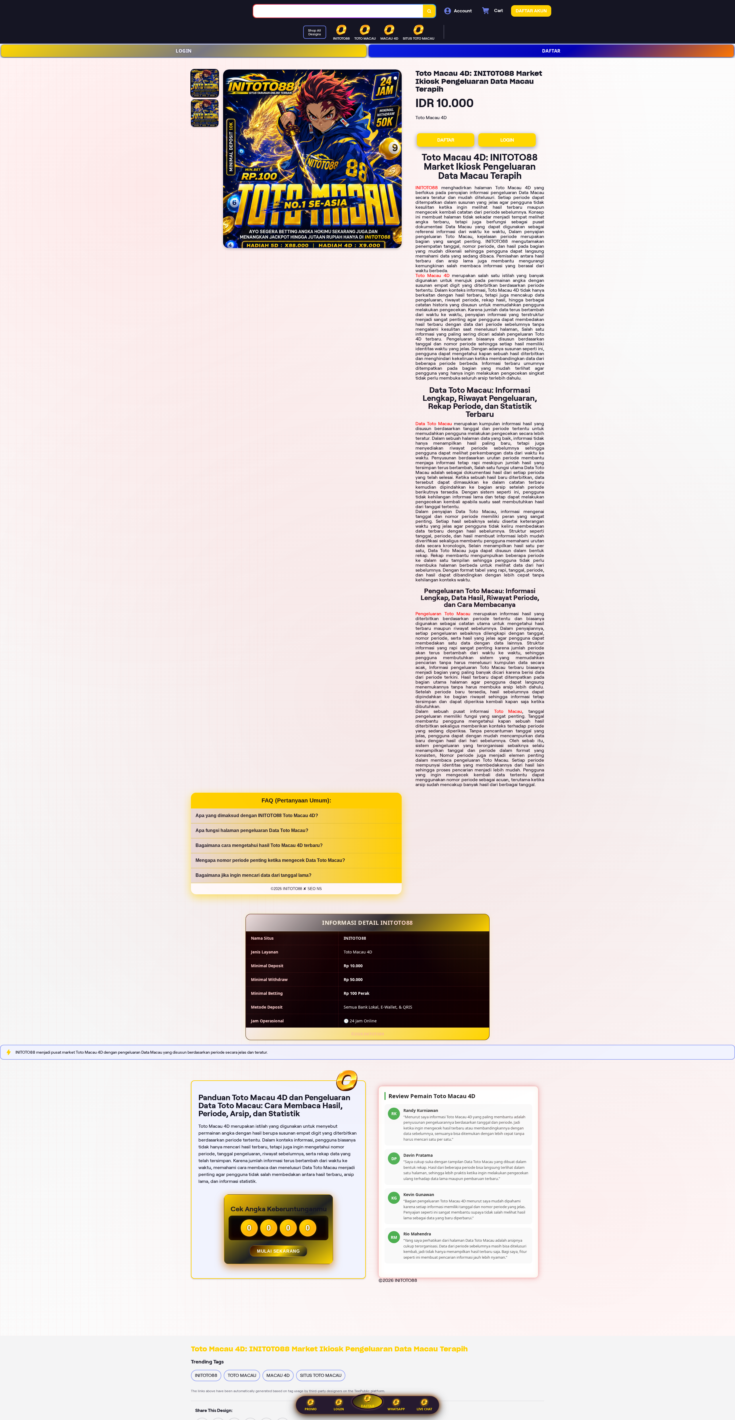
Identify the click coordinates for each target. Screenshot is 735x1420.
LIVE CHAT (424, 1409)
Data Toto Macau (433, 423)
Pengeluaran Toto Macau (442, 613)
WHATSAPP (396, 1409)
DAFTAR (551, 51)
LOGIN (184, 51)
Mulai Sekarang (278, 1251)
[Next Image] (397, 159)
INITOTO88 (426, 187)
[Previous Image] (227, 159)
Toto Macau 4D (432, 275)
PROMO (311, 1409)
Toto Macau (508, 711)
